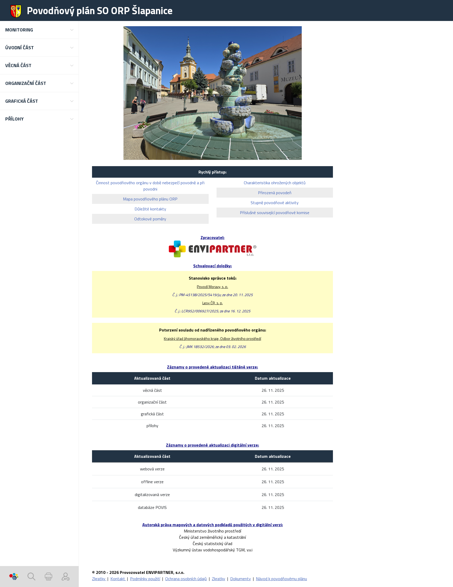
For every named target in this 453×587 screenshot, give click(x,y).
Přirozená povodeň (275, 192)
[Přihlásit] (65, 576)
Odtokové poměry (150, 219)
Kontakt (118, 578)
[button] (39, 30)
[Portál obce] (13, 576)
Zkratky (99, 578)
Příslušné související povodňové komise (274, 212)
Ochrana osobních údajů (186, 578)
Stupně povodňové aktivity (275, 202)
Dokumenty (240, 578)
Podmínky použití (145, 578)
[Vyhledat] (31, 576)
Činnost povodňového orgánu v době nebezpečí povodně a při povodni (150, 186)
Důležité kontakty (150, 209)
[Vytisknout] (48, 576)
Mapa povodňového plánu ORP (150, 199)
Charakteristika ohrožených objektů (275, 183)
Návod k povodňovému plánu (281, 578)
